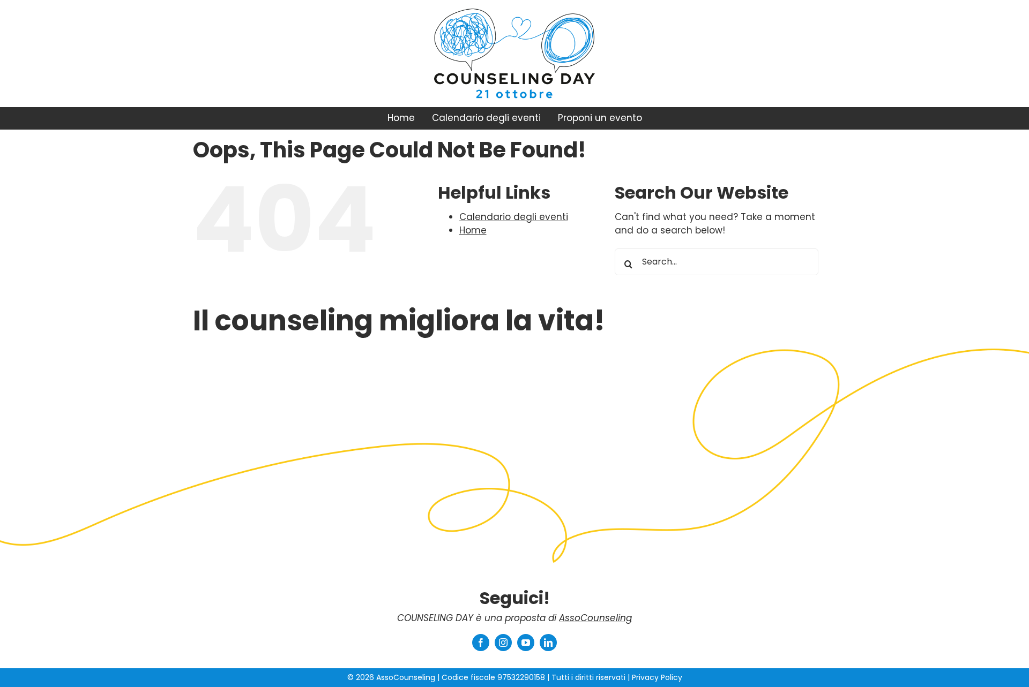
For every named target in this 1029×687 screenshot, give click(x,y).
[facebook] (480, 642)
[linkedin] (548, 642)
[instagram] (503, 642)
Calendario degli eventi (513, 216)
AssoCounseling (595, 617)
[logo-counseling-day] (514, 77)
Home (473, 230)
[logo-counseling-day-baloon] (514, 12)
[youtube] (525, 642)
